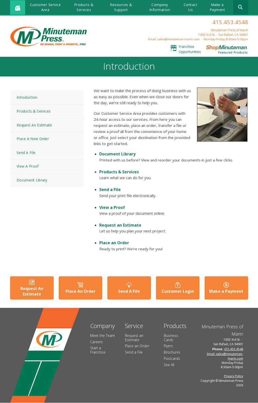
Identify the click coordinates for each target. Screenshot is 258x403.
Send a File (110, 189)
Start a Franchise (98, 350)
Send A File (26, 152)
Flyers (168, 345)
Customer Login (178, 291)
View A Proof (28, 166)
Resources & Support (121, 7)
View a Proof (112, 207)
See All (169, 364)
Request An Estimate (34, 125)
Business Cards (171, 337)
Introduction (27, 97)
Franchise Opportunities (190, 49)
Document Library (32, 180)
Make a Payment (217, 7)
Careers (96, 341)
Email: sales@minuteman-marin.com (174, 39)
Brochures (172, 352)
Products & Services (84, 7)
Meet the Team (102, 335)
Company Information (159, 7)
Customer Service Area (45, 7)
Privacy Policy (233, 376)
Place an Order (114, 243)
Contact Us (191, 7)
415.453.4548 (230, 22)
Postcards (172, 358)
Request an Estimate (120, 225)
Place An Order (80, 291)
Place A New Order (33, 138)
